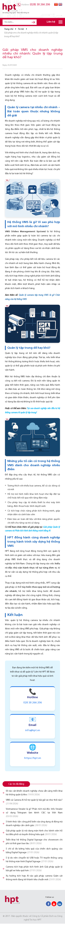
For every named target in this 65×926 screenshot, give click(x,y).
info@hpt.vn (32, 730)
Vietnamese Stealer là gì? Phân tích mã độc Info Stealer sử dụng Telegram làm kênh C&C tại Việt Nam (34, 813)
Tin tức (21, 29)
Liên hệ (51, 22)
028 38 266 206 (32, 702)
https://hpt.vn (32, 758)
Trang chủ (8, 29)
